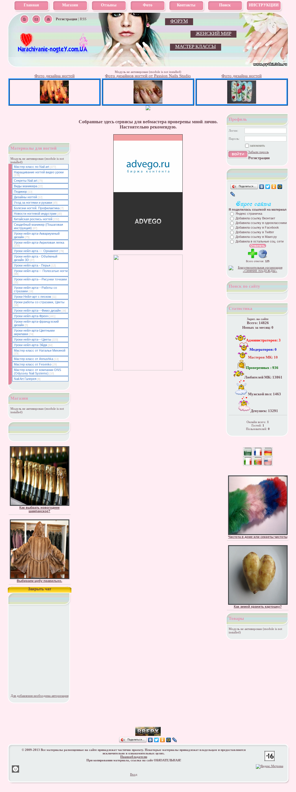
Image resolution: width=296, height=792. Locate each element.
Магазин (70, 5)
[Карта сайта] (48, 19)
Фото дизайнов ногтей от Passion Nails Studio (148, 75)
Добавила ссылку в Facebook (257, 227)
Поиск (225, 5)
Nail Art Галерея (25, 379)
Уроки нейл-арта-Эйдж (30, 345)
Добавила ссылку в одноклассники (261, 223)
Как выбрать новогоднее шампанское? (39, 509)
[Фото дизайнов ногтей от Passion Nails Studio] (148, 102)
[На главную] (53, 52)
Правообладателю (133, 756)
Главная (31, 5)
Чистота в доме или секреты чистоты (257, 537)
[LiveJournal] (233, 194)
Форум (179, 21)
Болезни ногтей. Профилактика (37, 208)
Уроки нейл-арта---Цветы (32, 339)
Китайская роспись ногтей (33, 219)
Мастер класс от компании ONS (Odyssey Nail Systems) (37, 371)
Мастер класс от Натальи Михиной (39, 350)
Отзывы (108, 5)
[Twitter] (268, 186)
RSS (83, 19)
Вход (133, 774)
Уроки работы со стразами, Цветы (39, 302)
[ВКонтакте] (262, 186)
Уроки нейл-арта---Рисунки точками (40, 279)
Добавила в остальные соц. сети (260, 241)
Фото (147, 5)
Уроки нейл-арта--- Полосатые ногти (41, 271)
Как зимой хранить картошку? (258, 606)
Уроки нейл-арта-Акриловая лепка (39, 242)
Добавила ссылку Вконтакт (255, 218)
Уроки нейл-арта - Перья (32, 265)
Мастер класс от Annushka (33, 359)
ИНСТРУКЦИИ (264, 5)
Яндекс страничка (249, 213)
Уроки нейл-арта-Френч (31, 316)
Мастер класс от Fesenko (32, 364)
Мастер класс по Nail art (31, 166)
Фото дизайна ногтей (54, 75)
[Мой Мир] (280, 186)
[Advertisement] (148, 718)
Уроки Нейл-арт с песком (32, 296)
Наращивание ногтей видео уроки (39, 172)
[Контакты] (36, 19)
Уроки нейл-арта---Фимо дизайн (37, 310)
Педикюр (20, 191)
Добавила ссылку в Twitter (255, 232)
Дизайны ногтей (25, 197)
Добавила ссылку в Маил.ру (256, 236)
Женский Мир (213, 33)
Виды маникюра (25, 186)
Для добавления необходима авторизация (40, 695)
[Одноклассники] (274, 186)
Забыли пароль (258, 152)
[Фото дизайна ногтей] (54, 102)
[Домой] (24, 19)
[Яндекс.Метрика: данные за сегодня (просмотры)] (269, 766)
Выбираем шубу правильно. (39, 580)
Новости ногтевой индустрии (35, 213)
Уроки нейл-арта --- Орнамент (36, 251)
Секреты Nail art (25, 180)
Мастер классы (195, 46)
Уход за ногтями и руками (33, 202)
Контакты (186, 5)
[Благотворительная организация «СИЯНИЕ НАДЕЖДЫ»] (258, 271)
